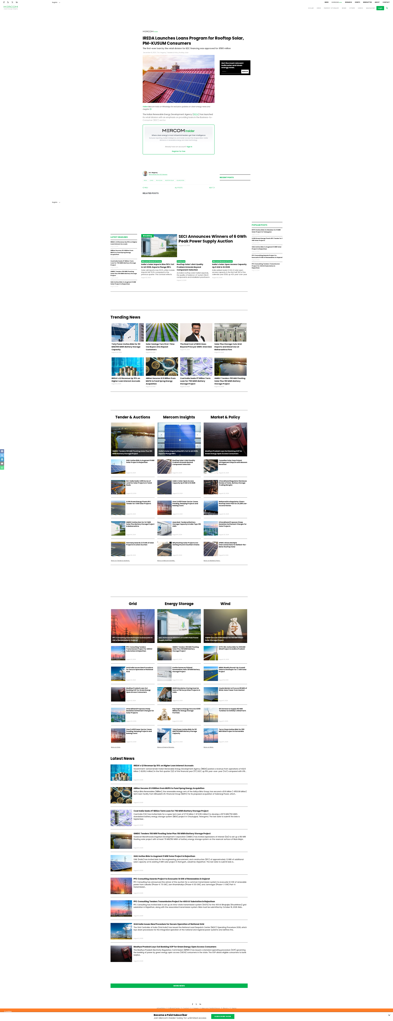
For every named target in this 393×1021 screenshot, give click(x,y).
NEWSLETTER (367, 2)
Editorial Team (174, 1008)
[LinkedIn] (17, 2)
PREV (146, 187)
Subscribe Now (223, 1016)
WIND (344, 8)
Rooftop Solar (169, 180)
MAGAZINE (370, 8)
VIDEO (360, 8)
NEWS (327, 2)
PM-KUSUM (159, 180)
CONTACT (386, 2)
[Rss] (8, 2)
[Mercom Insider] (336, 2)
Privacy (226, 1008)
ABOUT (377, 2)
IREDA (145, 180)
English (54, 2)
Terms (234, 1008)
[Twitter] (12, 2)
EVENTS (357, 2)
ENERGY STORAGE (331, 8)
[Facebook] (4, 2)
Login (380, 8)
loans (151, 180)
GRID (319, 8)
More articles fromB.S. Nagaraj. (158, 174)
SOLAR (311, 8)
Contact (186, 1008)
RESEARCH (348, 2)
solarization (180, 180)
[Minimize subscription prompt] (389, 1015)
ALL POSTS (178, 187)
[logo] (10, 8)
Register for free (178, 151)
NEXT (211, 187)
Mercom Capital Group (211, 1008)
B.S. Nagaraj (162, 53)
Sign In (189, 146)
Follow (145, 106)
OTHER (352, 8)
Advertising (161, 1008)
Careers (195, 1008)
